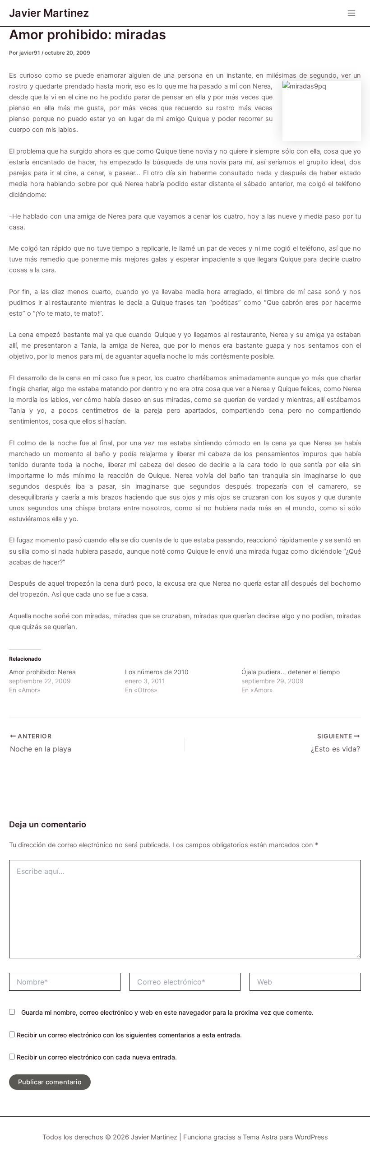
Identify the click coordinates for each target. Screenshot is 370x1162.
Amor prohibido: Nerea (42, 672)
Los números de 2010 (157, 672)
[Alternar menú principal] (351, 13)
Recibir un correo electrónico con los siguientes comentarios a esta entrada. (129, 1035)
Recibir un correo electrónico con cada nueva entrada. (97, 1057)
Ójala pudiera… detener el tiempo (290, 672)
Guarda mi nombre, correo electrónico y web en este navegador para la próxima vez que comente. (167, 1012)
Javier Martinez (49, 12)
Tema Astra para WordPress (285, 1137)
